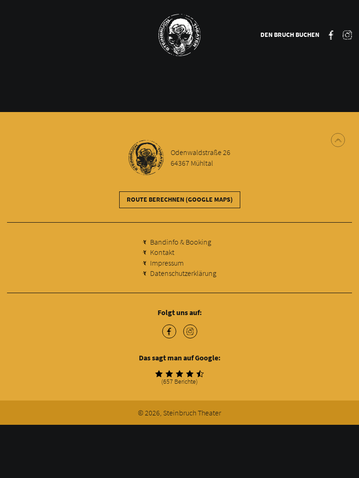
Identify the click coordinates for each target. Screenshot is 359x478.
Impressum (167, 262)
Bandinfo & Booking (180, 241)
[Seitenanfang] (338, 140)
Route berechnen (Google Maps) (180, 199)
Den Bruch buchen (289, 34)
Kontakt (162, 252)
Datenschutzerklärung (183, 273)
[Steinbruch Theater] (179, 35)
